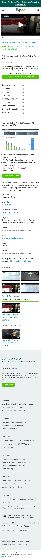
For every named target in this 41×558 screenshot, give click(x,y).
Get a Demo (6, 487)
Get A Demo (8, 385)
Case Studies (15, 459)
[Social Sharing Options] (2, 37)
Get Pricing (17, 487)
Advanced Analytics (9, 429)
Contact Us (18, 484)
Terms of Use (17, 71)
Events (4, 465)
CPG (21, 407)
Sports (14, 407)
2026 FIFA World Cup (25, 444)
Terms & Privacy (23, 541)
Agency (31, 404)
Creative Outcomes (23, 462)
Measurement (7, 425)
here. (27, 526)
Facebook (6, 212)
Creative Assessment (19, 422)
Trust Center (23, 544)
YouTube (14, 212)
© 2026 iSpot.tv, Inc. (8, 541)
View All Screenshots (11, 296)
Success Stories (8, 462)
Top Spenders (15, 441)
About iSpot (6, 481)
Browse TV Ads (29, 441)
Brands (14, 404)
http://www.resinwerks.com (13, 238)
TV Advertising (7, 469)
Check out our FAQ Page (20, 261)
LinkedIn (31, 499)
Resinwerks (6, 205)
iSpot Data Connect (9, 410)
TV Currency (24, 465)
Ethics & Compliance (9, 544)
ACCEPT (10, 556)
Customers (17, 481)
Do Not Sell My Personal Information (14, 530)
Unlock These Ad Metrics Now (20, 76)
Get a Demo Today (11, 176)
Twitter (14, 499)
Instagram (6, 502)
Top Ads (5, 441)
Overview (5, 404)
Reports (5, 459)
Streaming (6, 407)
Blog (23, 459)
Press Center (7, 484)
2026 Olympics (7, 447)
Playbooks (13, 465)
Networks (22, 404)
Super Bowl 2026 (8, 444)
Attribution (19, 425)
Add (10, 251)
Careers (27, 481)
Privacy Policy (28, 375)
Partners (28, 484)
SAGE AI (22, 410)
